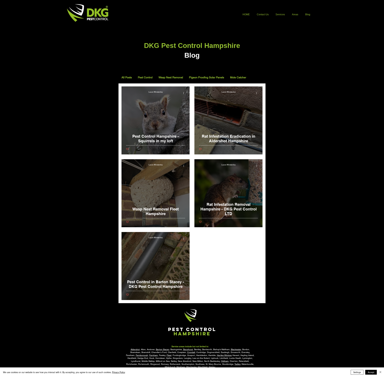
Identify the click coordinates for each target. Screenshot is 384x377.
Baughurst (188, 349)
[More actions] (184, 93)
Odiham (225, 361)
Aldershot (135, 349)
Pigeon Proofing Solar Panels (206, 77)
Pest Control (145, 77)
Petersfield (244, 361)
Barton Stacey (162, 349)
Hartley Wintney (224, 355)
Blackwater (236, 349)
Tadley (237, 364)
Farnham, (153, 355)
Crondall (191, 352)
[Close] (380, 372)
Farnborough (142, 355)
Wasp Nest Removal (171, 77)
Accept (371, 372)
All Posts (127, 77)
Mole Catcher (238, 77)
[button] (280, 14)
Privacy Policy (118, 372)
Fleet (169, 355)
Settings (357, 372)
